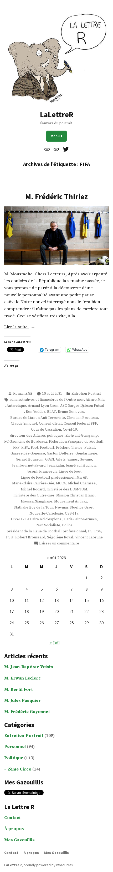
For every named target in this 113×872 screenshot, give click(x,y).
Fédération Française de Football (76, 441)
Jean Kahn (55, 465)
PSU (9, 537)
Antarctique (16, 405)
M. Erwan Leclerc (22, 678)
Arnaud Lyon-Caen (43, 405)
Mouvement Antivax (70, 501)
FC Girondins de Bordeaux (25, 441)
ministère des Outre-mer (33, 495)
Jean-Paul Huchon (81, 465)
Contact (12, 818)
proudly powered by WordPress (48, 865)
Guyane (86, 459)
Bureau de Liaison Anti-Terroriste (37, 417)
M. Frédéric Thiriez (56, 196)
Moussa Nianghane (36, 501)
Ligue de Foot (70, 471)
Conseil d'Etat (50, 423)
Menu (58, 135)
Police (67, 525)
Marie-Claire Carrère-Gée (33, 483)
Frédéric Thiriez (69, 447)
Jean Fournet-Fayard (28, 465)
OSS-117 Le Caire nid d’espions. (36, 519)
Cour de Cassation (46, 429)
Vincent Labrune (89, 537)
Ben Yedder (35, 411)
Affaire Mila (95, 399)
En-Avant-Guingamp (81, 435)
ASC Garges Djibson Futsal (82, 405)
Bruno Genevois (71, 411)
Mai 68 (81, 477)
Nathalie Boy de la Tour (33, 507)
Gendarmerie (86, 453)
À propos (14, 829)
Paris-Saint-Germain (80, 519)
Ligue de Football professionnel (48, 477)
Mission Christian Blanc (75, 495)
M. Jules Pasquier (22, 700)
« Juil (54, 643)
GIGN (49, 459)
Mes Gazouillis (19, 840)
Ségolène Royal (60, 537)
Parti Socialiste (47, 525)
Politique (13, 758)
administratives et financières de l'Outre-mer (46, 399)
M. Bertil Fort (18, 689)
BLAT (51, 411)
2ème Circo (19, 769)
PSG (97, 531)
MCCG (61, 483)
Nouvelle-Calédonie (46, 513)
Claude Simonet (24, 423)
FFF (16, 447)
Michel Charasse (82, 483)
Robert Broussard (30, 537)
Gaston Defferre (60, 453)
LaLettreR (56, 114)
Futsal (89, 447)
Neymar (61, 507)
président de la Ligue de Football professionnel (46, 531)
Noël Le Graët (82, 507)
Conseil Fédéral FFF (80, 423)
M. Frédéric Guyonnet (27, 712)
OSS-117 (71, 513)
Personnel (15, 747)
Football (47, 447)
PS (90, 531)
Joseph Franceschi (42, 471)
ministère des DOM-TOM (67, 489)
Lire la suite (24, 327)
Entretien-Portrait (86, 393)
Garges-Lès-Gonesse (28, 453)
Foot (34, 447)
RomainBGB (23, 393)
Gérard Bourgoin (29, 459)
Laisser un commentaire (59, 543)
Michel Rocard (33, 489)
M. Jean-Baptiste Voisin (28, 667)
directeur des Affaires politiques (37, 435)
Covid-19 (70, 429)
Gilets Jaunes (67, 459)
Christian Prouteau (82, 417)
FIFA (25, 447)
